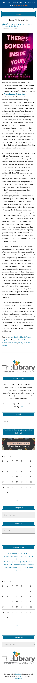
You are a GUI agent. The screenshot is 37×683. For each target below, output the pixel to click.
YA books (27, 343)
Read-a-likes (19, 337)
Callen (16, 28)
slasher (14, 343)
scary (9, 343)
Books (11, 337)
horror (26, 340)
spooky (20, 343)
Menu (18, 14)
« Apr (18, 500)
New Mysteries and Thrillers (18, 553)
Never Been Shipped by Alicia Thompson (18, 565)
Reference (27, 337)
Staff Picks (5, 340)
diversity (20, 340)
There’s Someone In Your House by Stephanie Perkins (17, 25)
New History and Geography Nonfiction (18, 562)
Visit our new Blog (21, 5)
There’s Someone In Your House (15, 94)
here (21, 407)
